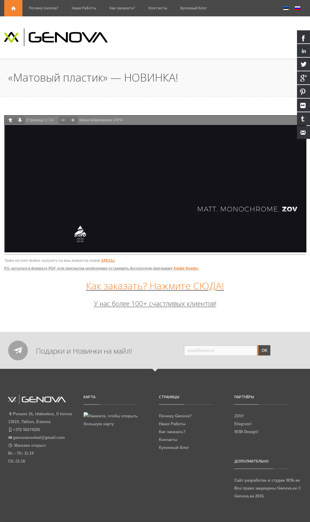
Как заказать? (122, 8)
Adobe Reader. (186, 268)
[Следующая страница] (20, 120)
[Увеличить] (73, 120)
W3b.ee (293, 480)
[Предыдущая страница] (10, 120)
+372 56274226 (26, 429)
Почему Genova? (43, 8)
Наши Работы (84, 8)
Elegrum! (243, 424)
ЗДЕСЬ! (108, 260)
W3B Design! (246, 431)
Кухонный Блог (193, 8)
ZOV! (239, 416)
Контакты (158, 8)
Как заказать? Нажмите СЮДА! (155, 285)
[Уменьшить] (63, 120)
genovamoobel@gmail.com (39, 437)
